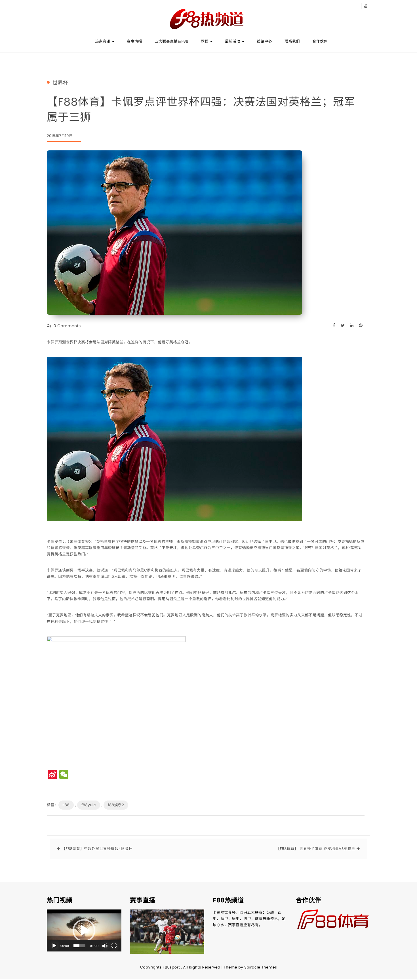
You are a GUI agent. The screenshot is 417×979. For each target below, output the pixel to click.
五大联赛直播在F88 (171, 41)
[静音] (105, 946)
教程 (205, 41)
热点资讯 (103, 41)
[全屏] (114, 946)
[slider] (79, 945)
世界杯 (60, 83)
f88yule (88, 805)
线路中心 (264, 41)
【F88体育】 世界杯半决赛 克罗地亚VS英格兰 (315, 848)
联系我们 (292, 41)
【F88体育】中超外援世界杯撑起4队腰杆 (97, 848)
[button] (84, 930)
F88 (66, 805)
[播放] (54, 946)
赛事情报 (134, 41)
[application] (84, 930)
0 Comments (67, 326)
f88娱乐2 (116, 805)
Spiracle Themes (260, 967)
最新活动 (233, 41)
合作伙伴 (320, 41)
